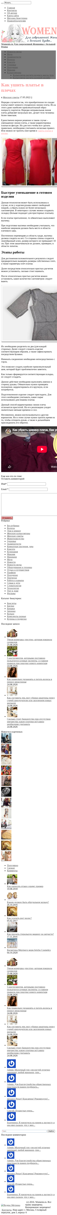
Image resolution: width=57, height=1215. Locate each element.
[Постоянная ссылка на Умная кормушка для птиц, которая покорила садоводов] (12, 637)
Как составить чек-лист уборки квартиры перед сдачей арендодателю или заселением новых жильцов (31, 700)
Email (4, 489)
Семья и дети (13, 583)
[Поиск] (2, 3)
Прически (12, 578)
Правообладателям (16, 21)
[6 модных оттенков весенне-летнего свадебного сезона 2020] (6, 764)
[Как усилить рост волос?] (6, 850)
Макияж (11, 70)
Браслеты (11, 603)
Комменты (12, 870)
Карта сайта (13, 15)
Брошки (11, 608)
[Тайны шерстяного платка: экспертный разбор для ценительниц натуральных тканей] (6, 742)
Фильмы (11, 593)
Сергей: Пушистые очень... (20, 1110)
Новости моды (14, 51)
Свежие (11, 868)
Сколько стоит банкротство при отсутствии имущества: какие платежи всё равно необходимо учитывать (29, 721)
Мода (9, 54)
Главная (11, 8)
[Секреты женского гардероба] (6, 753)
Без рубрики (13, 525)
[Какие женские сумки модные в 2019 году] (6, 785)
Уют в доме (12, 591)
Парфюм (11, 572)
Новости (11, 562)
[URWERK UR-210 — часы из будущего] (6, 796)
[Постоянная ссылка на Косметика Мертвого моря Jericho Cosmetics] (12, 947)
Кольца (10, 614)
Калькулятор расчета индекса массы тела (33, 75)
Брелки (10, 606)
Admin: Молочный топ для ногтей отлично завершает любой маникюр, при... (28, 1071)
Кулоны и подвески (17, 619)
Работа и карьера (15, 580)
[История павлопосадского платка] (6, 807)
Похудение (12, 67)
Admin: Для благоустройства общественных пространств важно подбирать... (29, 1085)
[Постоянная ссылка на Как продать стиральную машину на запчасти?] (12, 931)
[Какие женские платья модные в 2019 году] (6, 817)
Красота (11, 62)
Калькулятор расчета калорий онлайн (31, 78)
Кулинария (12, 551)
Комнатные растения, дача (20, 546)
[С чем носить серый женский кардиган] (6, 828)
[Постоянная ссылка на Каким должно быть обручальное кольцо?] (12, 899)
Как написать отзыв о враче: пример (25, 886)
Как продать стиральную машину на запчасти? (30, 934)
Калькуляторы (14, 72)
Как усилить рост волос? (19, 918)
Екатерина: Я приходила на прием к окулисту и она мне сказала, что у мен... (31, 1123)
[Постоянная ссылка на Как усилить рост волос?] (12, 915)
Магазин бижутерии (17, 18)
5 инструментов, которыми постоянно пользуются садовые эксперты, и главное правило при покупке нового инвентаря (27, 661)
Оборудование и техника (19, 567)
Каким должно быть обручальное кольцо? (28, 902)
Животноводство (15, 538)
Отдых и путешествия (18, 570)
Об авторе (12, 13)
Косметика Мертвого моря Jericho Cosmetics (29, 950)
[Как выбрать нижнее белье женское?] (6, 860)
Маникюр (12, 557)
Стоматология (14, 585)
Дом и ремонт (14, 531)
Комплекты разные (16, 616)
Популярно (12, 865)
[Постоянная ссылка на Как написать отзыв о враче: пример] (12, 883)
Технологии (13, 588)
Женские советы (11, 97)
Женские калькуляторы (18, 533)
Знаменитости (14, 57)
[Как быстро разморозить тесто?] (6, 839)
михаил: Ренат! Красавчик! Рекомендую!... (28, 1099)
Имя (3, 484)
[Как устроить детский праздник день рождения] (6, 774)
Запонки (11, 611)
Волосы (11, 59)
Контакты (12, 10)
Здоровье (11, 64)
